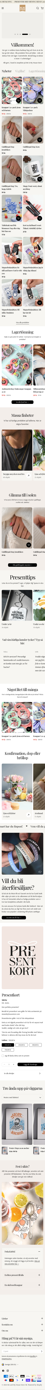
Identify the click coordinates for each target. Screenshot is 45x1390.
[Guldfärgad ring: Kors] (33, 129)
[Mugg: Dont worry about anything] (33, 169)
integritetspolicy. (7, 1359)
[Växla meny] (2, 8)
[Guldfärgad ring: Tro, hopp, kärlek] (12, 169)
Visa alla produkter (22, 322)
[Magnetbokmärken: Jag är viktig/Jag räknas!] (33, 250)
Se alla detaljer (9, 1073)
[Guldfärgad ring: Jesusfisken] (12, 129)
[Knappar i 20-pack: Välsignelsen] (33, 90)
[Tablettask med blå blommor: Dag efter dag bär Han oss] (12, 208)
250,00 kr (21, 1045)
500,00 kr (35, 1045)
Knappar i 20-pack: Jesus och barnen (16, 736)
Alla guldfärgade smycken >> (22, 565)
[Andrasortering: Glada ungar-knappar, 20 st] (17, 365)
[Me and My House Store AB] (22, 1213)
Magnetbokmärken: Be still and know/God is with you (12, 270)
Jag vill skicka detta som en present (17, 1056)
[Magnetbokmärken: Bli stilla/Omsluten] (12, 292)
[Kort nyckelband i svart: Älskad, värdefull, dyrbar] (33, 208)
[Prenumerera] (41, 1351)
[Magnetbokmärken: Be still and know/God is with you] (12, 250)
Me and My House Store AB (17, 1385)
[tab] (6, 71)
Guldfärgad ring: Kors (31, 147)
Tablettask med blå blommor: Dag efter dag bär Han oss (11, 228)
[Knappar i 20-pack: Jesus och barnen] (12, 90)
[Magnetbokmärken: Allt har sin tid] (33, 292)
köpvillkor (33, 1356)
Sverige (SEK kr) (10, 1364)
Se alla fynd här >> (22, 402)
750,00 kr (8, 1050)
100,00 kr (8, 1045)
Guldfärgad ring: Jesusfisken (12, 552)
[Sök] (37, 8)
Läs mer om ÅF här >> (13, 917)
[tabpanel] (22, 197)
